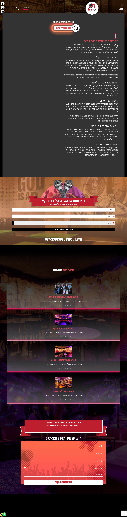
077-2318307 (63, 28)
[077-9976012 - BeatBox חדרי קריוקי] (92, 8)
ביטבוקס (100, 147)
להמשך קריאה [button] (63, 305)
